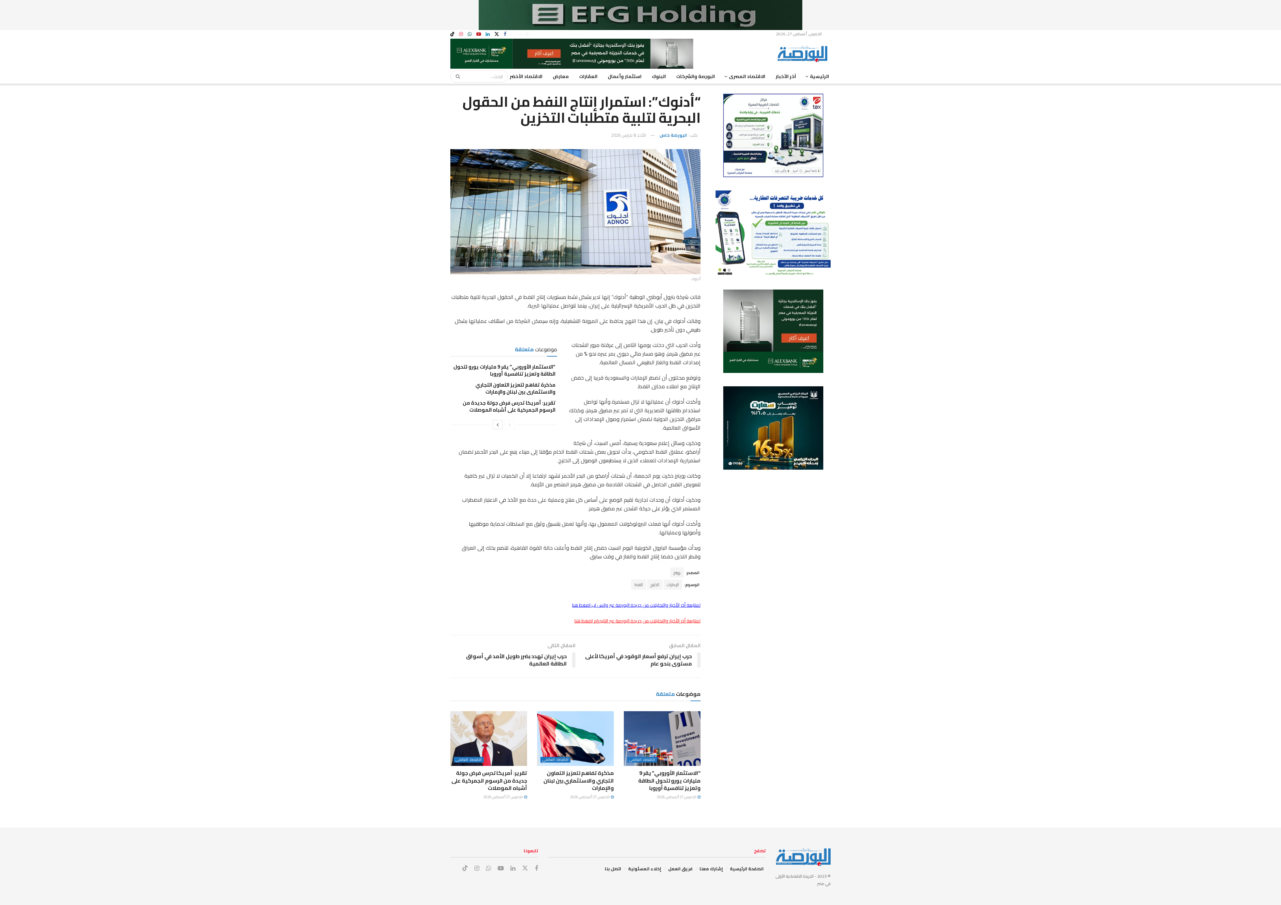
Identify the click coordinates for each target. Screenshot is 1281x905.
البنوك (659, 76)
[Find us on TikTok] (452, 34)
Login (520, 34)
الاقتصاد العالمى (642, 760)
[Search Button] (455, 76)
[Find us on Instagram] (461, 34)
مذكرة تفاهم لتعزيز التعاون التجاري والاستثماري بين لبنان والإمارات (515, 388)
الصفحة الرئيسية (747, 869)
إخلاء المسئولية (644, 869)
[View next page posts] (498, 424)
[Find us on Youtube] (478, 34)
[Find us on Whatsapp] (470, 34)
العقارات (588, 76)
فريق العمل (680, 869)
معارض (561, 76)
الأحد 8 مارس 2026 (628, 135)
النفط (638, 584)
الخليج (655, 584)
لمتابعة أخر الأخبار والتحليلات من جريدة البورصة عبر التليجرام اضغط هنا (637, 620)
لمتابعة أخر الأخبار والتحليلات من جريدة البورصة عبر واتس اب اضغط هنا (636, 605)
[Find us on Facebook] (505, 34)
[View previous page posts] (510, 424)
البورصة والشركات (695, 76)
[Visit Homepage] (804, 53)
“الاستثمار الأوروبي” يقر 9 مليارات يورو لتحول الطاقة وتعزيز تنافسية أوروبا (504, 370)
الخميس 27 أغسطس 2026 (677, 797)
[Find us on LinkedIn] (488, 34)
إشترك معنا (711, 869)
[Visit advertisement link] (640, 15)
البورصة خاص (673, 135)
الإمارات (673, 584)
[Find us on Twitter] (496, 34)
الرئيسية (819, 76)
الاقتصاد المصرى (747, 76)
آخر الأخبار (786, 76)
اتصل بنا (613, 869)
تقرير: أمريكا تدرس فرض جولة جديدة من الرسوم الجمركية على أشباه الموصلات (509, 406)
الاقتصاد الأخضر (526, 76)
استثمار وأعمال (625, 76)
